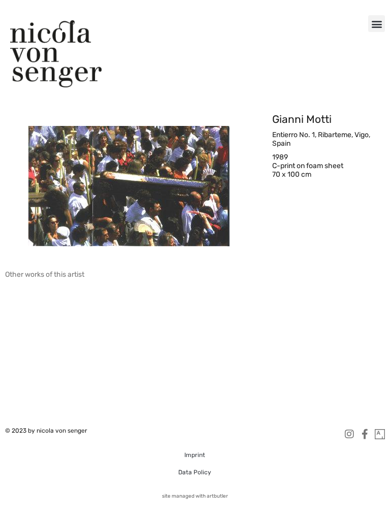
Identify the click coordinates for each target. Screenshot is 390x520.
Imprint (194, 455)
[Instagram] (349, 434)
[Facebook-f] (365, 434)
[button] (376, 23)
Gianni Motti (302, 119)
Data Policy (194, 472)
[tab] (44, 274)
